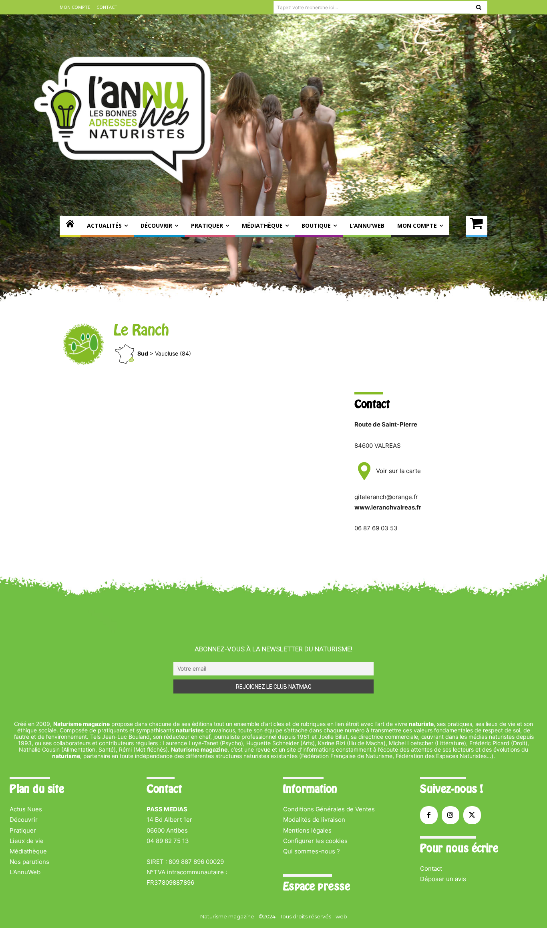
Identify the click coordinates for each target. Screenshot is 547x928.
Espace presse (316, 886)
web (341, 916)
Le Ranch (141, 330)
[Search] (478, 7)
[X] (472, 815)
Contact (431, 868)
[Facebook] (429, 815)
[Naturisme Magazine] (124, 119)
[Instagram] (450, 815)
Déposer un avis (443, 879)
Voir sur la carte (397, 471)
